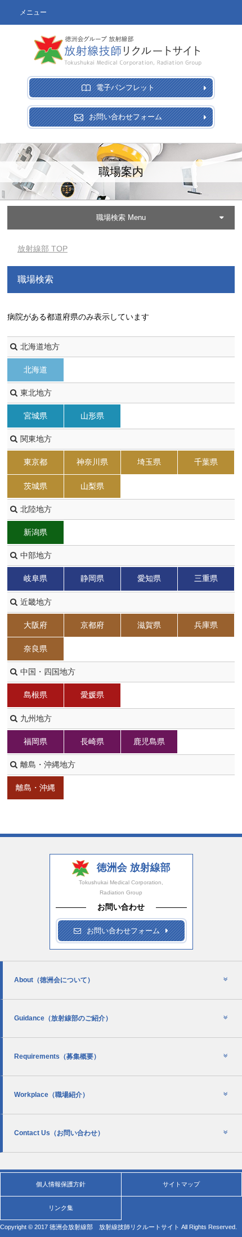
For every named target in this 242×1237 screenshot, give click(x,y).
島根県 (35, 694)
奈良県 (35, 648)
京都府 (92, 624)
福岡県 (35, 741)
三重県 (206, 578)
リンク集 (60, 1207)
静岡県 (92, 578)
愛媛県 (92, 694)
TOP (42, 248)
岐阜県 (35, 578)
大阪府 (35, 624)
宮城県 (35, 415)
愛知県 (149, 578)
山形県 (92, 415)
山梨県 (92, 486)
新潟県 (35, 532)
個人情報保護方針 (61, 1184)
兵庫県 (206, 624)
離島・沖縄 (35, 787)
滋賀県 (149, 624)
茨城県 (35, 486)
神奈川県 (92, 461)
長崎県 (92, 741)
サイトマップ (181, 1184)
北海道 (35, 369)
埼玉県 (149, 461)
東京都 (35, 461)
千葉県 (206, 461)
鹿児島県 (149, 741)
